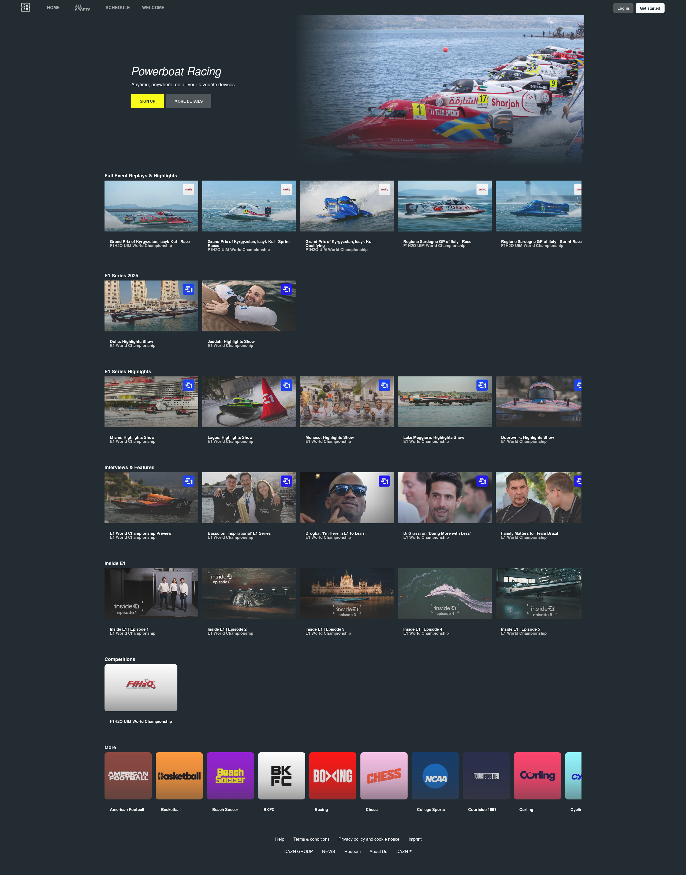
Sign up (147, 101)
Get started (650, 8)
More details (188, 101)
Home (53, 7)
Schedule (118, 7)
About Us (378, 851)
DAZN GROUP (298, 851)
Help (279, 839)
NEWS (328, 851)
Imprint (415, 839)
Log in (623, 8)
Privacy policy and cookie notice (369, 839)
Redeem (352, 851)
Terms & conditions (311, 839)
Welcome (153, 7)
